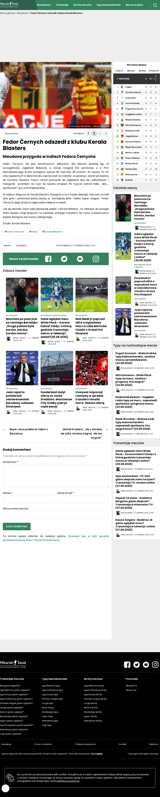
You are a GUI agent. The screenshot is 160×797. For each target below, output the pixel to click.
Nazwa (8, 493)
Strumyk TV (131, 685)
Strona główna (7, 13)
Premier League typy (52, 698)
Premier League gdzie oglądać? (16, 703)
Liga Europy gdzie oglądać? (14, 694)
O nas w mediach (43, 744)
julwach (21, 245)
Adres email (65, 493)
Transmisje (62, 4)
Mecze (130, 71)
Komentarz (10, 462)
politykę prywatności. (68, 781)
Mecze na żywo (134, 4)
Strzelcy (154, 71)
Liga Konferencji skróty (95, 690)
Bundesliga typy (50, 711)
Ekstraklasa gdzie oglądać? (14, 729)
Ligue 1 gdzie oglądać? (11, 720)
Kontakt (122, 744)
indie (34, 231)
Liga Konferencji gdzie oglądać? (16, 698)
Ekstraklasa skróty (93, 720)
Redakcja (6, 744)
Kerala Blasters (53, 231)
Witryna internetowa (15, 508)
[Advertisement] (80, 38)
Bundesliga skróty (93, 711)
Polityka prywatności (85, 744)
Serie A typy (48, 707)
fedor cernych (15, 231)
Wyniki (142, 71)
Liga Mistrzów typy (51, 685)
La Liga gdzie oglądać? (11, 707)
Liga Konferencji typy (52, 690)
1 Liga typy (47, 725)
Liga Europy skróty (93, 694)
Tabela (119, 71)
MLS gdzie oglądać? (10, 685)
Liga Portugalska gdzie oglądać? (16, 725)
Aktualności (44, 4)
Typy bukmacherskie (108, 4)
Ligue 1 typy (47, 716)
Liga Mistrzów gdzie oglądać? (15, 690)
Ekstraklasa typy (50, 720)
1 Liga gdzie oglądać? (11, 733)
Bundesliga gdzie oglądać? (14, 716)
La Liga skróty (90, 703)
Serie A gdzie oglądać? (12, 711)
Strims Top (131, 690)
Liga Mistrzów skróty (94, 685)
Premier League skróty (95, 698)
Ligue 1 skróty (90, 716)
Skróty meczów (82, 4)
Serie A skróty (91, 707)
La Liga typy (47, 703)
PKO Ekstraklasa (136, 64)
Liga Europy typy (50, 694)
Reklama (153, 744)
